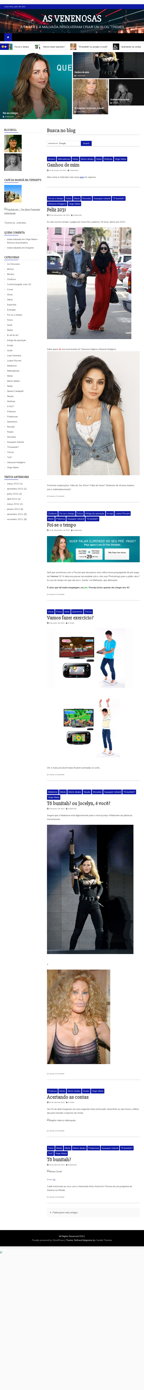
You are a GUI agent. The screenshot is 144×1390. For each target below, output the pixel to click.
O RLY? (10, 401)
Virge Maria (120, 154)
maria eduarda (14, 234)
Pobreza (60, 514)
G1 (54, 1175)
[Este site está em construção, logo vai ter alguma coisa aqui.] (13, 146)
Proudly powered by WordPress (48, 1235)
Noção (87, 787)
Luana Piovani (122, 508)
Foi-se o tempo (55, 193)
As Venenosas (72, 18)
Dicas (51, 607)
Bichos (10, 264)
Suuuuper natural (102, 193)
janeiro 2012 (13, 504)
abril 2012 (12, 494)
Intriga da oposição (94, 508)
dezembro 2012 (15, 484)
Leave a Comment (56, 491)
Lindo (10, 345)
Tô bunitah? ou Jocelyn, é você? (57, 46)
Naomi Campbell (15, 386)
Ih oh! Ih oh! (12, 330)
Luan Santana (14, 350)
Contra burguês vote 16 (19, 279)
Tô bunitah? (124, 46)
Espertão (11, 300)
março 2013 (13, 479)
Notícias (108, 154)
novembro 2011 (15, 514)
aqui (82, 172)
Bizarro (51, 154)
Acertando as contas (95, 46)
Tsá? (50, 1148)
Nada (99, 154)
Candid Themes (104, 1235)
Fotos (68, 193)
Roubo (86, 1086)
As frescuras (13, 259)
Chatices (52, 508)
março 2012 (13, 499)
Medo (75, 154)
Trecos (88, 607)
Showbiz (86, 193)
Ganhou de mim (81, 72)
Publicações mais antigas (65, 1207)
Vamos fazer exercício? (70, 613)
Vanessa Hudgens (57, 199)
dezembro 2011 (15, 509)
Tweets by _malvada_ (15, 218)
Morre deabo (87, 154)
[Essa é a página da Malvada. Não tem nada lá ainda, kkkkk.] (13, 165)
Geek (67, 607)
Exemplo (11, 305)
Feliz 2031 (56, 205)
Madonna (53, 787)
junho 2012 (13, 489)
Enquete (29, 243)
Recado (11, 422)
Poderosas (93, 1143)
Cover (10, 284)
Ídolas (59, 1143)
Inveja (110, 508)
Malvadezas (64, 154)
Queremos (77, 607)
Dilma (10, 294)
